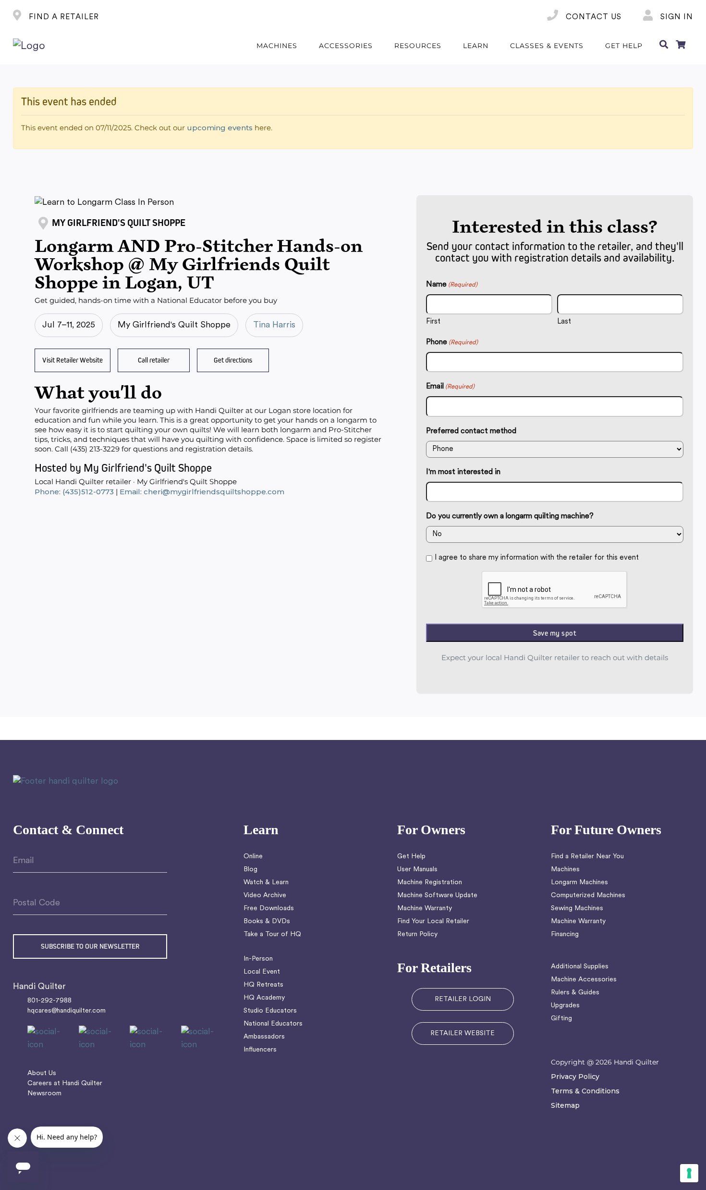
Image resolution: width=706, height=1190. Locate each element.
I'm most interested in (463, 472)
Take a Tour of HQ (272, 934)
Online (253, 856)
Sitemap (565, 1105)
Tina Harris (274, 325)
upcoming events (220, 127)
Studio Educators (270, 1011)
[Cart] (680, 46)
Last (564, 322)
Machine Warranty (424, 908)
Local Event (261, 972)
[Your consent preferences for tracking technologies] (689, 1173)
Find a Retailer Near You (587, 856)
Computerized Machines (588, 895)
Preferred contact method (471, 431)
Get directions (233, 360)
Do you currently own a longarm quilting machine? (510, 516)
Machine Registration (429, 882)
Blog (250, 869)
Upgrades (565, 1005)
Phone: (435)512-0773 (74, 491)
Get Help (411, 856)
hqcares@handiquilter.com (66, 1011)
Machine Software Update (437, 895)
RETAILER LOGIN (463, 999)
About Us (41, 1073)
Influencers (260, 1049)
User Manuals (417, 869)
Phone (452, 342)
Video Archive (264, 895)
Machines (565, 869)
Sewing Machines (577, 908)
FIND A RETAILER (62, 17)
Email (450, 386)
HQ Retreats (263, 985)
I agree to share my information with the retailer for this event (537, 558)
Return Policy (417, 934)
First (433, 322)
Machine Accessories (584, 979)
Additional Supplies (580, 966)
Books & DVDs (266, 921)
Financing (565, 934)
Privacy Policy (575, 1076)
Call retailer (154, 360)
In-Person (258, 959)
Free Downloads (268, 908)
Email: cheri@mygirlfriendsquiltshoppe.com (202, 491)
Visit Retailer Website (72, 360)
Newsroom (44, 1093)
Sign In (675, 17)
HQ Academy (264, 998)
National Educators (273, 1023)
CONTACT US (592, 17)
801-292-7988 (49, 1000)
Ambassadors (264, 1036)
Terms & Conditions (585, 1091)
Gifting (561, 1018)
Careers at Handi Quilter (64, 1083)
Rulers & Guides (575, 992)
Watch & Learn (266, 882)
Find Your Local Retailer (433, 921)
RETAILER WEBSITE (462, 1033)
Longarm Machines (579, 882)
